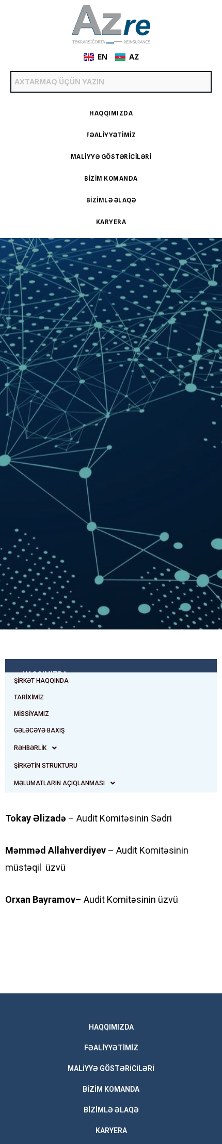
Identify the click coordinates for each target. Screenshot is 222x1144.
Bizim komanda (111, 178)
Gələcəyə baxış (39, 730)
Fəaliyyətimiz (111, 135)
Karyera (111, 222)
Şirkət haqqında (41, 680)
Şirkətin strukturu (45, 765)
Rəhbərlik (30, 748)
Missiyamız (31, 713)
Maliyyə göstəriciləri (111, 156)
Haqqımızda (111, 113)
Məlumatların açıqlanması (59, 783)
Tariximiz (29, 697)
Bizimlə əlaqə (111, 200)
